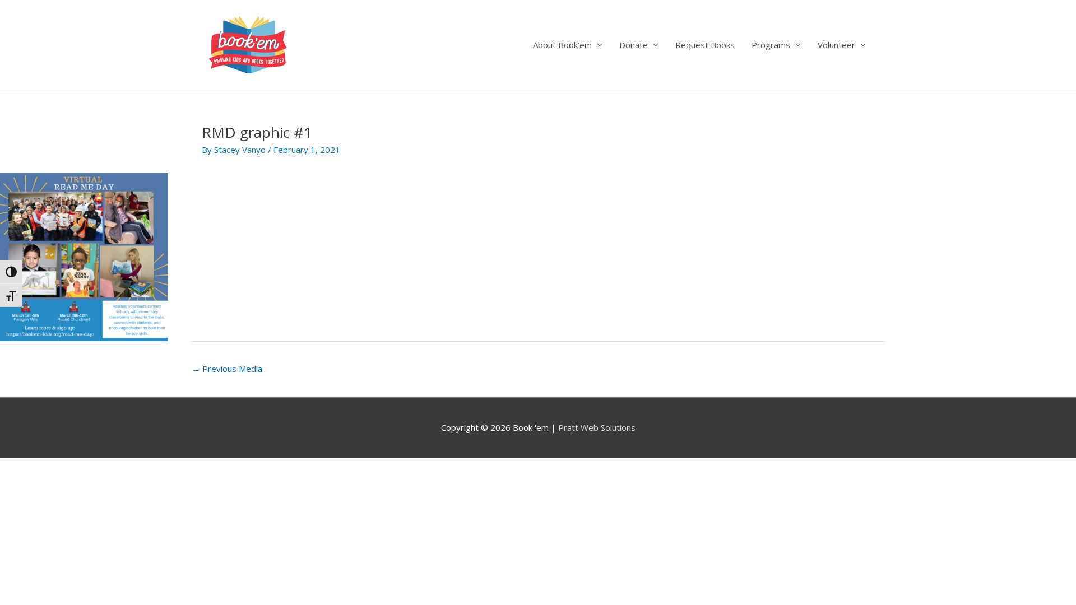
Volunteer (836, 44)
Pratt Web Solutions (597, 427)
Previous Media (227, 368)
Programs (771, 44)
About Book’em (562, 44)
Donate (633, 44)
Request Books (705, 44)
